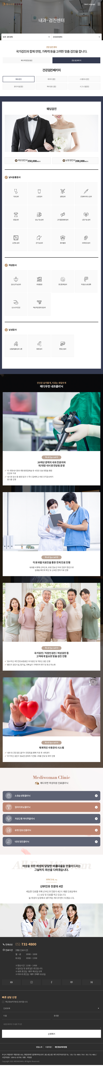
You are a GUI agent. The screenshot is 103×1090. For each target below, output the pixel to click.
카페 (72, 1074)
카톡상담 (51, 1074)
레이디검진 (51, 79)
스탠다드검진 (84, 79)
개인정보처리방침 (61, 1047)
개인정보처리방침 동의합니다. (16, 1002)
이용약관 (48, 1047)
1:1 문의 (31, 1074)
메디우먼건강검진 (26, 60)
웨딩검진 (18, 79)
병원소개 (39, 1047)
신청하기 (51, 1033)
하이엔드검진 (51, 86)
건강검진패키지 (76, 60)
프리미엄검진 (18, 86)
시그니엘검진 (84, 86)
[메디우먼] (12, 4)
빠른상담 (10, 1074)
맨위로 (92, 1070)
